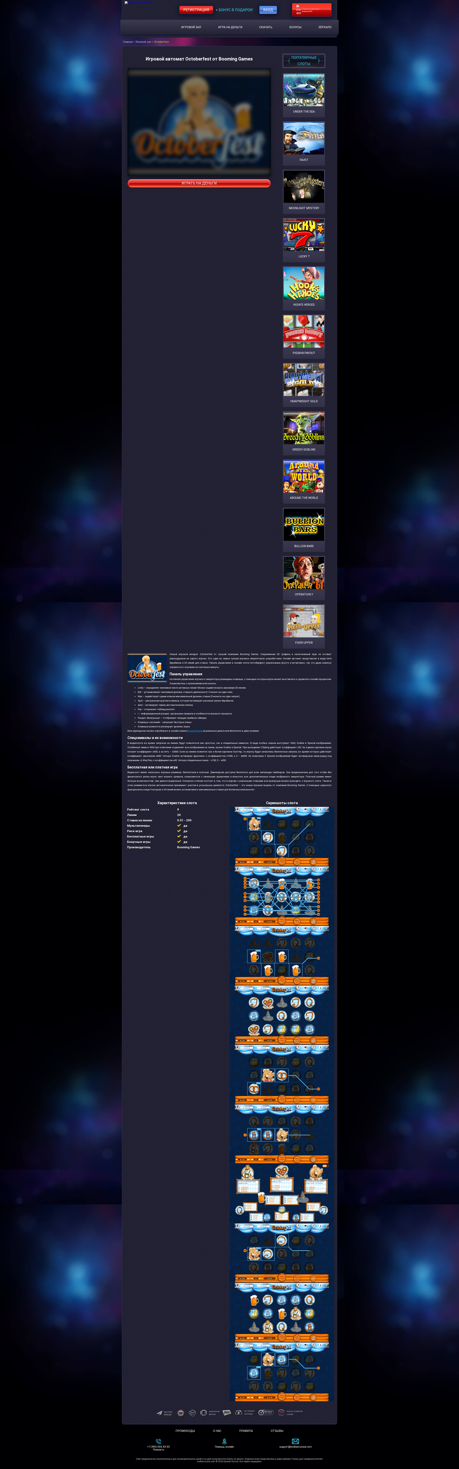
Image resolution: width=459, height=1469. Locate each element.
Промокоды (185, 1431)
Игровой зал (191, 27)
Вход (268, 10)
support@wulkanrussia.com (295, 1446)
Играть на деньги (199, 183)
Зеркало (325, 27)
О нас (217, 1431)
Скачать (265, 27)
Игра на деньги (230, 27)
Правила (246, 1431)
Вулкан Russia (194, 730)
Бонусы (295, 27)
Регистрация (196, 10)
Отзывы (277, 1431)
